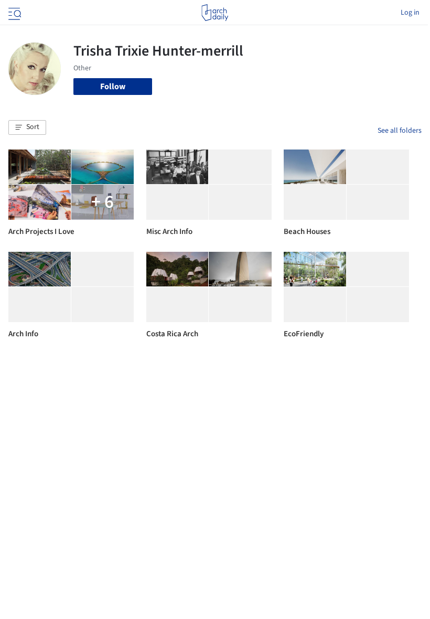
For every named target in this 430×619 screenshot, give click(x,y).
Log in (410, 12)
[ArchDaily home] (214, 12)
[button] (27, 127)
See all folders (400, 130)
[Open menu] (13, 12)
